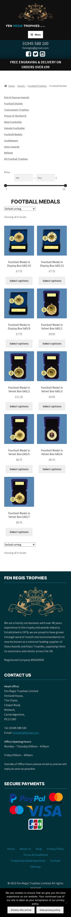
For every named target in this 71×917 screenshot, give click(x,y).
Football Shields (13, 103)
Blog (39, 849)
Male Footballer (13, 122)
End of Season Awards (16, 97)
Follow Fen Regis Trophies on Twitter (35, 54)
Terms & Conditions (35, 855)
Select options (19, 280)
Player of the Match (15, 115)
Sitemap (35, 866)
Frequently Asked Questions (28, 860)
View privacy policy (50, 910)
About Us (25, 849)
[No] (66, 902)
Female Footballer (14, 128)
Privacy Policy (55, 849)
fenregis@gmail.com (26, 732)
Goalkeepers (11, 140)
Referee (8, 152)
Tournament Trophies (16, 109)
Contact (55, 860)
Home (11, 86)
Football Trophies (37, 86)
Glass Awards (11, 146)
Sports (21, 86)
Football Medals (13, 134)
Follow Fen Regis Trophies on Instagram (42, 54)
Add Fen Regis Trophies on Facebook (28, 54)
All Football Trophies (16, 159)
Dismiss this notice (21, 910)
